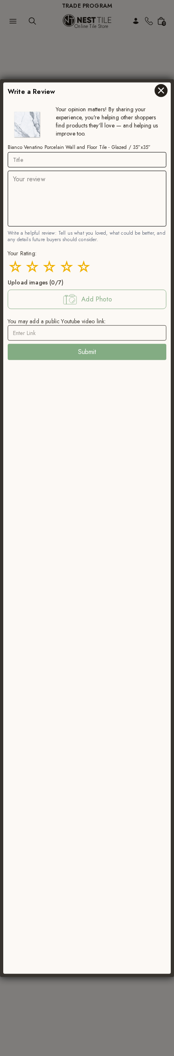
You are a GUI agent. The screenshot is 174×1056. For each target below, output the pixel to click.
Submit (87, 351)
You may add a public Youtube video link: (57, 321)
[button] (87, 299)
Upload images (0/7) (36, 282)
